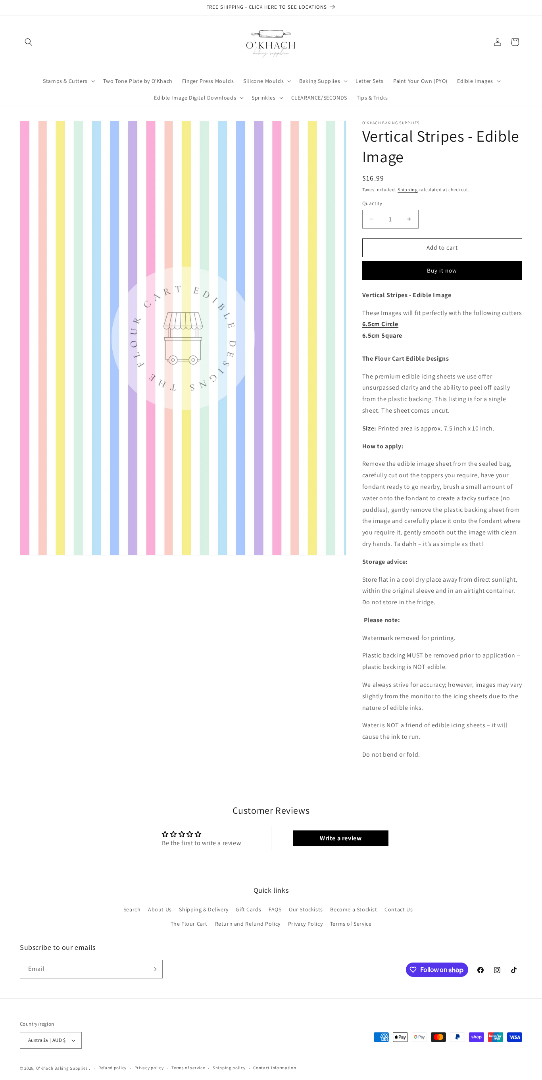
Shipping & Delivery (203, 909)
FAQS (275, 909)
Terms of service (188, 1067)
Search (132, 909)
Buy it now (442, 270)
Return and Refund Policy (248, 923)
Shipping (408, 189)
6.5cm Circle (380, 324)
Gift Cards (248, 909)
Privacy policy (149, 1067)
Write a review (340, 838)
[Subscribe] (153, 969)
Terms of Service (351, 923)
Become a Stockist (353, 909)
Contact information (274, 1067)
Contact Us (398, 909)
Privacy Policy (305, 923)
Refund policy (112, 1067)
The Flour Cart (189, 923)
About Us (160, 909)
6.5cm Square (382, 335)
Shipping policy (229, 1067)
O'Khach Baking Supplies (62, 1068)
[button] (28, 42)
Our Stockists (306, 909)
